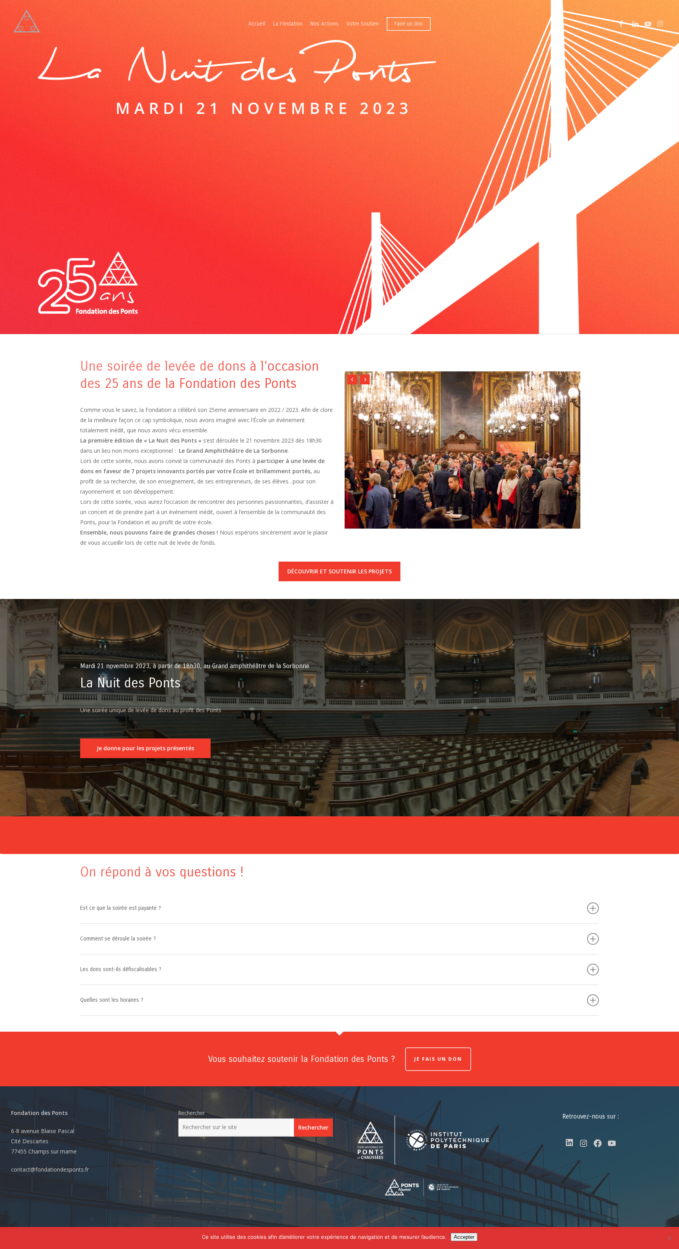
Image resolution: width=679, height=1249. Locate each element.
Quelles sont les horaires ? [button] (111, 1000)
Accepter (464, 1237)
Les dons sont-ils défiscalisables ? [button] (120, 969)
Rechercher (191, 1113)
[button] (339, 571)
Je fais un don (438, 1059)
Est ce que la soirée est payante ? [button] (120, 908)
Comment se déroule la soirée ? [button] (118, 938)
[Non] (669, 1238)
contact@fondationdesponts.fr (50, 1169)
